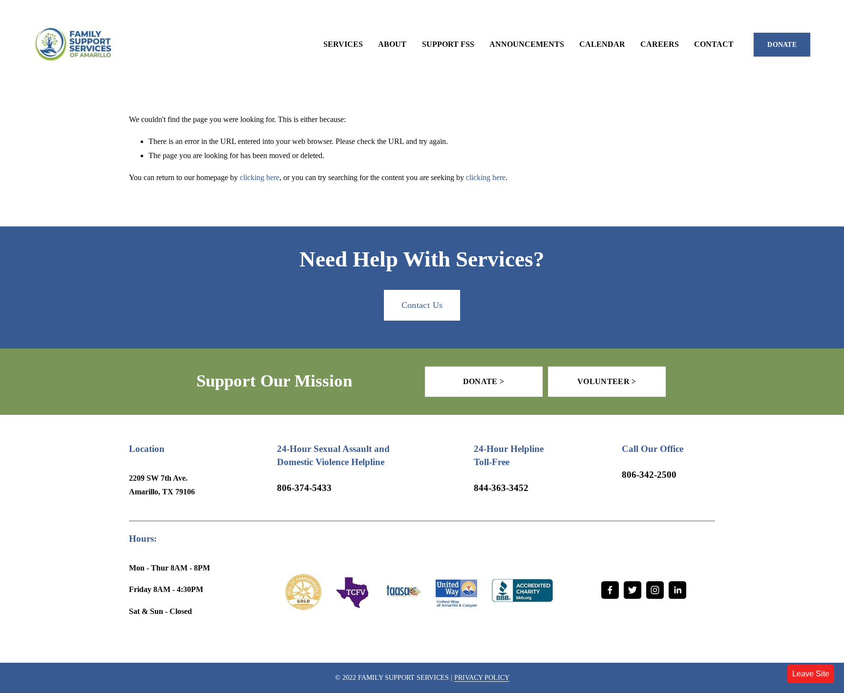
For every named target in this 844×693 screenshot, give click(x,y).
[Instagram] (655, 590)
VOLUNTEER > (606, 381)
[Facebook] (610, 590)
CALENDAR (602, 44)
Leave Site (810, 674)
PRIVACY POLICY (481, 677)
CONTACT (714, 44)
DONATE (782, 44)
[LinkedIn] (677, 590)
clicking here (259, 177)
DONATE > (484, 381)
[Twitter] (632, 590)
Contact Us (422, 305)
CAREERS (659, 44)
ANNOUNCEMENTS (526, 44)
